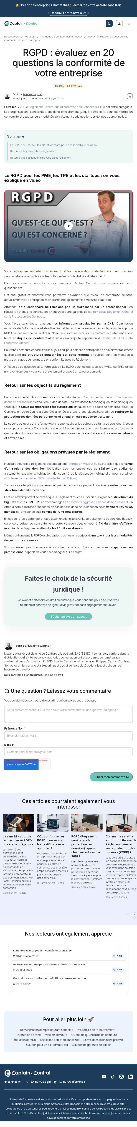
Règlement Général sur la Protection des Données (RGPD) (67, 107)
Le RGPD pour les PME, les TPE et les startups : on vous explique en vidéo (53, 145)
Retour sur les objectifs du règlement (32, 151)
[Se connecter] (119, 23)
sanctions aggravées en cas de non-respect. (98, 502)
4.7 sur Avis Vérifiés (71, 1082)
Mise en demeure (56, 1035)
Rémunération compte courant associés (47, 1030)
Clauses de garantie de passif (91, 1045)
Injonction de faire (29, 1035)
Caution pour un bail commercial (47, 1045)
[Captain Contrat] (21, 23)
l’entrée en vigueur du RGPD (87, 464)
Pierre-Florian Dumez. (29, 675)
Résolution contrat (24, 1040)
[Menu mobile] (129, 23)
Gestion (30, 36)
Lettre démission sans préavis (103, 1040)
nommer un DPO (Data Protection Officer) (50, 478)
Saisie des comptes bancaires (60, 1040)
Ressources (11, 36)
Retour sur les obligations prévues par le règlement (40, 157)
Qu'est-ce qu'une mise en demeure (94, 1035)
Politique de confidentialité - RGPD (61, 36)
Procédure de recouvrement (96, 1030)
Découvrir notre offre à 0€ (68, 13)
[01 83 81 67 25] (109, 23)
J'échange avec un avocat (68, 617)
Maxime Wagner (32, 94)
